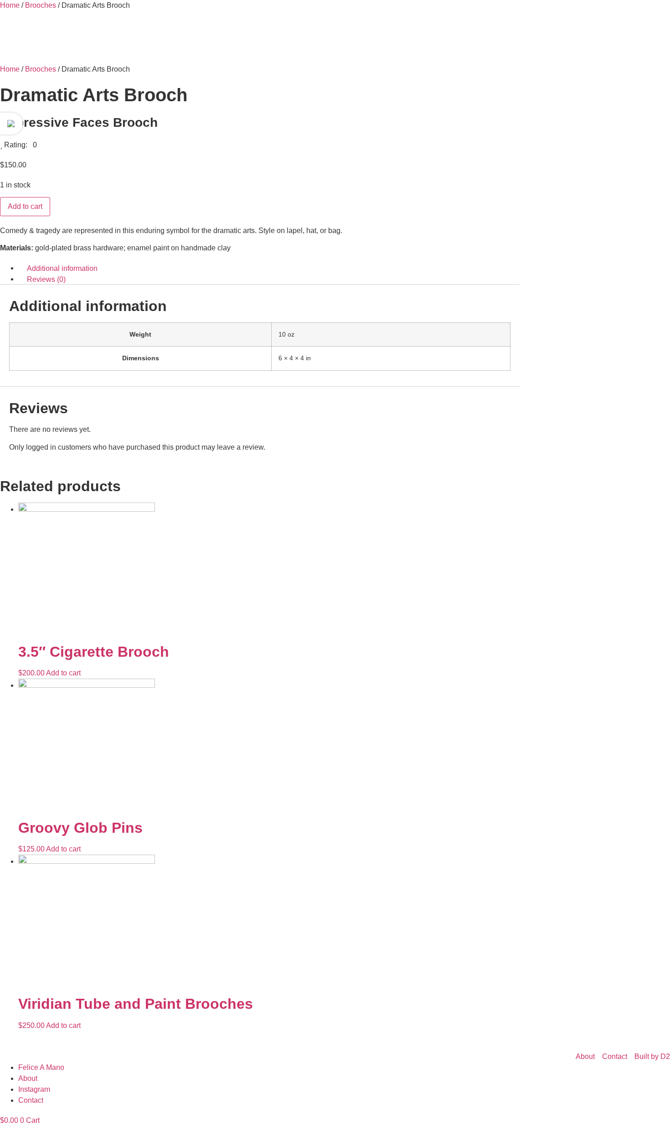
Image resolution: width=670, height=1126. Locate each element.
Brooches (40, 5)
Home (10, 5)
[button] (18, 145)
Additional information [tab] (62, 268)
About (27, 1078)
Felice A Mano (41, 1067)
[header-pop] (11, 124)
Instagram (34, 1089)
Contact (30, 1100)
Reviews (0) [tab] (46, 279)
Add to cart (25, 206)
